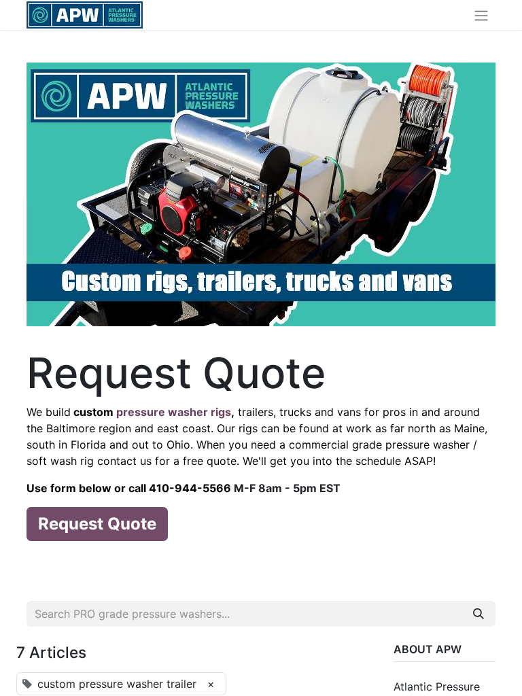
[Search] (478, 614)
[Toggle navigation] (481, 15)
